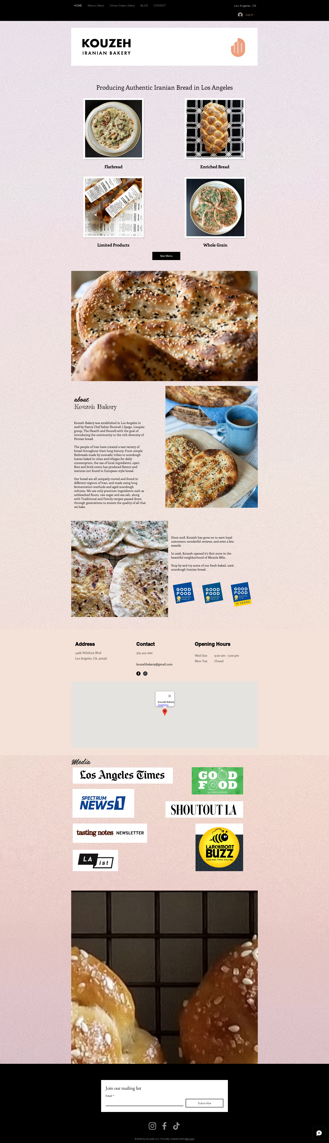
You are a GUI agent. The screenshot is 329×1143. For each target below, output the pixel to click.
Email (110, 1095)
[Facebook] (138, 673)
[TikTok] (176, 1126)
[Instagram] (145, 673)
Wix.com (189, 1139)
